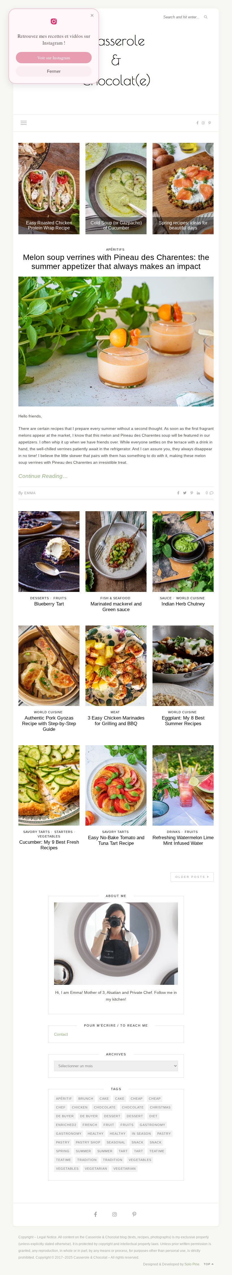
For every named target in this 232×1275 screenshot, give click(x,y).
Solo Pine (191, 1264)
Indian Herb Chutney (183, 604)
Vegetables (49, 836)
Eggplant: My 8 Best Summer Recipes (183, 720)
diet (153, 1116)
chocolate (105, 1107)
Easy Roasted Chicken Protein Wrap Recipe (49, 225)
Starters (63, 832)
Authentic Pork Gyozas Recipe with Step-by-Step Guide (49, 723)
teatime (156, 1151)
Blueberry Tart (49, 604)
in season (141, 1133)
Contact (61, 1034)
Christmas (160, 1107)
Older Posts (191, 876)
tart (123, 1151)
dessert (112, 1116)
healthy (96, 1133)
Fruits (59, 598)
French (90, 1125)
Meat (115, 712)
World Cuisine (190, 598)
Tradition (87, 1160)
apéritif (64, 1098)
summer (83, 1151)
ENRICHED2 (66, 1125)
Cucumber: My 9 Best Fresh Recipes (49, 844)
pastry (164, 1133)
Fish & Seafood (115, 598)
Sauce (166, 598)
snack (137, 1142)
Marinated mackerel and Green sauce (116, 606)
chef (61, 1107)
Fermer (54, 71)
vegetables (140, 1160)
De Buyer (65, 1116)
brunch (85, 1098)
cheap (137, 1098)
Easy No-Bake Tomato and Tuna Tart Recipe (116, 840)
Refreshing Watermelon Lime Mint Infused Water (183, 840)
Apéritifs (115, 249)
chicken (80, 1107)
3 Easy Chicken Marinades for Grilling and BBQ (116, 720)
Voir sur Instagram (53, 57)
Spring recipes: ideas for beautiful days (183, 225)
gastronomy (152, 1125)
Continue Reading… (43, 476)
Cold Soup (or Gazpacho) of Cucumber (116, 225)
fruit (109, 1125)
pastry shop (88, 1142)
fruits (127, 1125)
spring (63, 1151)
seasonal (116, 1142)
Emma (30, 493)
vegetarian (96, 1168)
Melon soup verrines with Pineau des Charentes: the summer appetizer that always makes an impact (116, 262)
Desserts (39, 598)
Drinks (173, 832)
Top (208, 1264)
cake (104, 1098)
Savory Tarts (36, 832)
